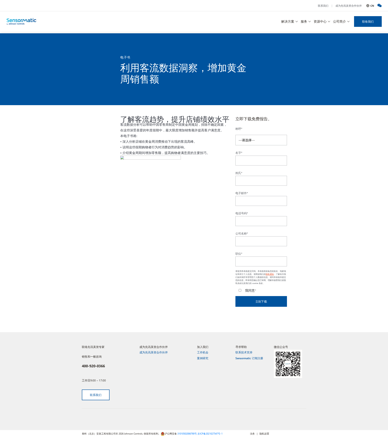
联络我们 (368, 21)
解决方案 (287, 21)
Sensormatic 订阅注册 (249, 358)
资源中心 (320, 21)
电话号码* (241, 213)
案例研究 (202, 358)
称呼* (238, 129)
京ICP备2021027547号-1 (209, 433)
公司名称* (241, 233)
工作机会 (202, 352)
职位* (238, 254)
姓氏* (238, 173)
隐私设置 (264, 433)
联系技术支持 (243, 352)
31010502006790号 (187, 433)
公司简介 (339, 21)
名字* (238, 153)
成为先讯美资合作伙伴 (348, 5)
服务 (304, 21)
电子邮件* (241, 193)
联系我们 (323, 5)
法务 (252, 433)
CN (372, 5)
